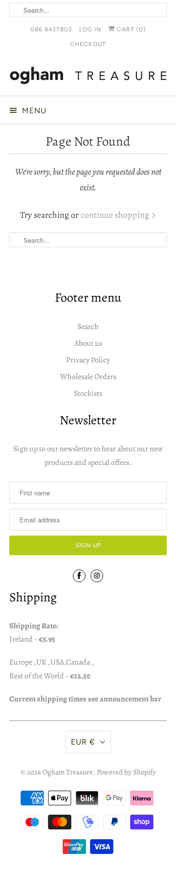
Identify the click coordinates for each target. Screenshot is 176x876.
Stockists (88, 393)
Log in (90, 29)
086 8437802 (51, 29)
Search (88, 326)
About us (88, 343)
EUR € (83, 742)
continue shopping (116, 215)
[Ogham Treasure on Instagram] (96, 575)
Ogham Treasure (68, 772)
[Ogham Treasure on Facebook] (79, 575)
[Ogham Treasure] (88, 77)
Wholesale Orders (88, 376)
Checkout (88, 44)
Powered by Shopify (126, 772)
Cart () (130, 29)
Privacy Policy (88, 360)
